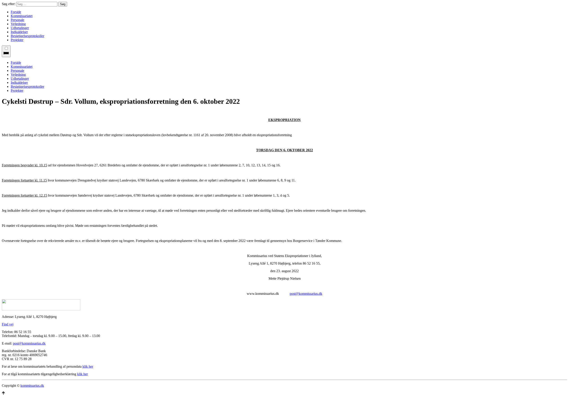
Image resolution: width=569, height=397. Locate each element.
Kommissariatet (21, 16)
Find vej (7, 324)
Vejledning (18, 24)
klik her (87, 366)
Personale (17, 20)
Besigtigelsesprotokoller (27, 36)
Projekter (17, 40)
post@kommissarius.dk (306, 293)
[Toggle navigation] (6, 51)
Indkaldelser (19, 32)
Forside (16, 12)
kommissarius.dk (32, 385)
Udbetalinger (20, 28)
